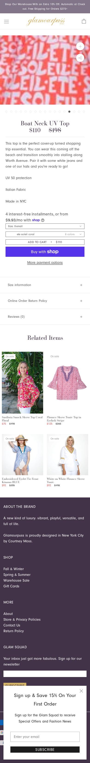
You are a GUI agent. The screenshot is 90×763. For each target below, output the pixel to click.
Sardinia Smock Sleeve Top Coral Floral (22, 418)
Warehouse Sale (16, 580)
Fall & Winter (13, 569)
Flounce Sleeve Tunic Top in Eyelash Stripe (64, 418)
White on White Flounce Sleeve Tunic (66, 480)
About (8, 614)
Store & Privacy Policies (22, 619)
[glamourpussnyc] (45, 21)
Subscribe (44, 749)
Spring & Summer (16, 575)
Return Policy (13, 631)
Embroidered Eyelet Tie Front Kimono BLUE (20, 480)
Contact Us (11, 625)
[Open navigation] (6, 21)
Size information (19, 285)
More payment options (45, 262)
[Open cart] (84, 21)
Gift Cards (11, 586)
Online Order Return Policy (27, 301)
